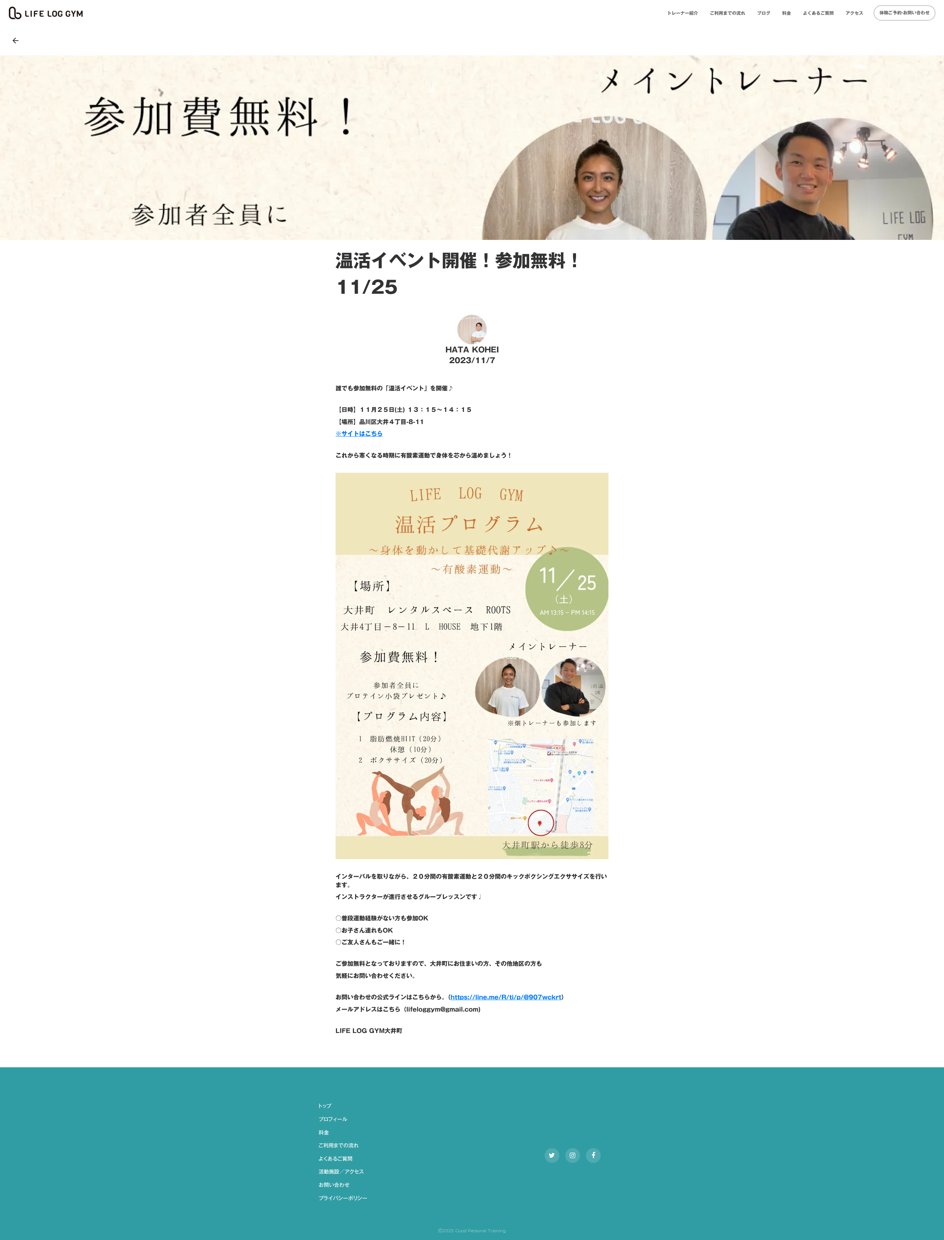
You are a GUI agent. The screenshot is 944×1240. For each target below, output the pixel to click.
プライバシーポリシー (343, 1198)
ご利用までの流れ (727, 12)
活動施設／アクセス (341, 1172)
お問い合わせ (334, 1185)
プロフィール (333, 1119)
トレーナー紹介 (682, 12)
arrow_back (15, 40)
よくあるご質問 (818, 12)
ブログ (763, 12)
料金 (786, 12)
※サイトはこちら (359, 434)
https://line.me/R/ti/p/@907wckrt (506, 997)
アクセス (854, 12)
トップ (325, 1106)
